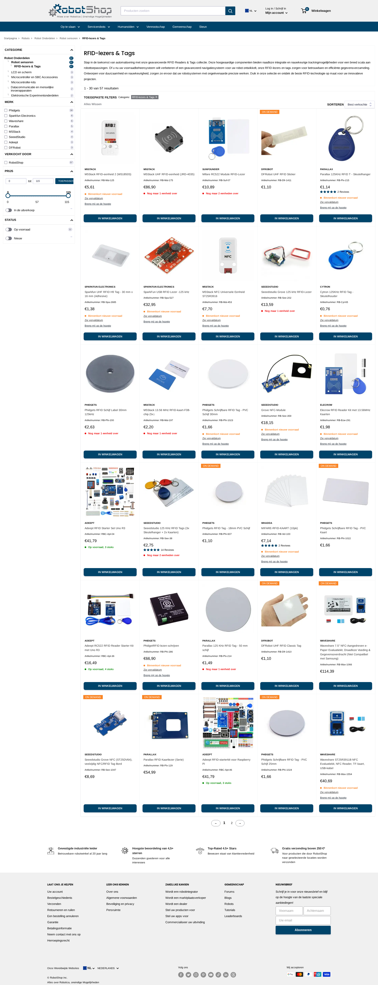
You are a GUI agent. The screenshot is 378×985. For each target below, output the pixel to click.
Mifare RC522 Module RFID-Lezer (223, 174)
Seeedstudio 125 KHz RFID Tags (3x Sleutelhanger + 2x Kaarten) (166, 530)
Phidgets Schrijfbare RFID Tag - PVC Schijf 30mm (225, 412)
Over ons (112, 891)
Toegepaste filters (100, 97)
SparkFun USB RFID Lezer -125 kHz (166, 291)
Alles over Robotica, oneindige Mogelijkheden (73, 982)
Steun (203, 26)
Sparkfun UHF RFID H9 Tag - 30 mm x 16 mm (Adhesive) (109, 294)
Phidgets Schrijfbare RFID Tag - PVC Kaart (343, 530)
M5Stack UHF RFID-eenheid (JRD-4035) (169, 174)
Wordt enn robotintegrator (181, 891)
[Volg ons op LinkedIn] (226, 975)
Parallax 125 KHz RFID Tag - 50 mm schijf (225, 648)
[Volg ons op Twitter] (188, 975)
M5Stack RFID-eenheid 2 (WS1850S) (108, 174)
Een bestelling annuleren (63, 916)
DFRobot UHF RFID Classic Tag (281, 645)
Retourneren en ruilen (61, 910)
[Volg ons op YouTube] (211, 975)
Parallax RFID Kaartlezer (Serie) (164, 759)
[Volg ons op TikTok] (218, 975)
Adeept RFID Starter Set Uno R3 (105, 528)
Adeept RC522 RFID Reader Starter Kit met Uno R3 (109, 648)
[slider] (8, 195)
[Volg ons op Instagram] (196, 975)
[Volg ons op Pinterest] (203, 975)
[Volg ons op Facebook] (181, 975)
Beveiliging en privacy (120, 903)
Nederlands (106, 968)
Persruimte (113, 910)
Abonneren (303, 930)
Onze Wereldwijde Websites (63, 968)
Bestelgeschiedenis (59, 897)
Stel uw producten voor (180, 910)
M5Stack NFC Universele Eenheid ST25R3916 (223, 294)
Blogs (228, 897)
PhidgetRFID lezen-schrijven (161, 645)
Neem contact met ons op (64, 934)
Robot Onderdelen (44, 38)
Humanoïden (126, 26)
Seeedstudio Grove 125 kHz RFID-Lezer (286, 291)
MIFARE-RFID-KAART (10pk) (279, 528)
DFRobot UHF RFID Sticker (278, 174)
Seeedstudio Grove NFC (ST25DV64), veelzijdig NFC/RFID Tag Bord (108, 762)
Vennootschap (155, 26)
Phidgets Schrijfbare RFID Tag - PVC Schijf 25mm (284, 762)
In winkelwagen (110, 218)
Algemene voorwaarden (121, 897)
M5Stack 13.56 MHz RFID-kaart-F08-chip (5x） (167, 412)
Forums (229, 891)
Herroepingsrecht (58, 940)
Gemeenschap (182, 26)
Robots (26, 38)
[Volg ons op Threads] (233, 975)
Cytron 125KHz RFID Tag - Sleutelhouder (336, 294)
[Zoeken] (230, 10)
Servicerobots (97, 26)
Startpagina (10, 38)
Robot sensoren (69, 38)
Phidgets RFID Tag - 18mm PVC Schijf (226, 528)
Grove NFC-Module (273, 410)
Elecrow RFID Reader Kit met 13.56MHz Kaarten (345, 412)
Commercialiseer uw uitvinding (185, 922)
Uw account (55, 891)
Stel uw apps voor (176, 916)
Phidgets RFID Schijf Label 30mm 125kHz (106, 412)
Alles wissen (93, 104)
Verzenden (54, 903)
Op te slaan (68, 26)
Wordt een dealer (176, 903)
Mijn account (274, 12)
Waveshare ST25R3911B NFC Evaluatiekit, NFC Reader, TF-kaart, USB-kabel (342, 764)
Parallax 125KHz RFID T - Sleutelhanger (345, 174)
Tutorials (229, 910)
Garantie (52, 922)
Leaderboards (233, 916)
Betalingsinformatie (59, 928)
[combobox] (173, 10)
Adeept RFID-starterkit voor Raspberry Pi (226, 762)
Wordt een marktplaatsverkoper (185, 897)
